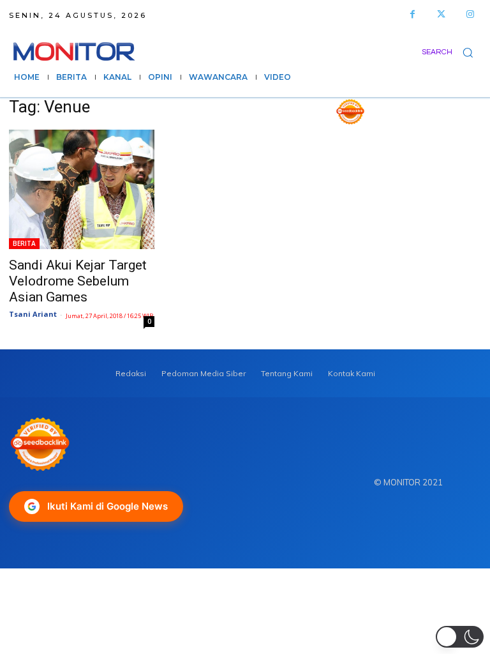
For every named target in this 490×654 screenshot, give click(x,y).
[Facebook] (412, 14)
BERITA (24, 243)
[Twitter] (441, 14)
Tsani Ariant (33, 314)
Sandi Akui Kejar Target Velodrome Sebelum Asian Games (78, 281)
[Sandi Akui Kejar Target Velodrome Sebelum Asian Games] (81, 189)
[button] (451, 52)
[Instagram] (470, 14)
